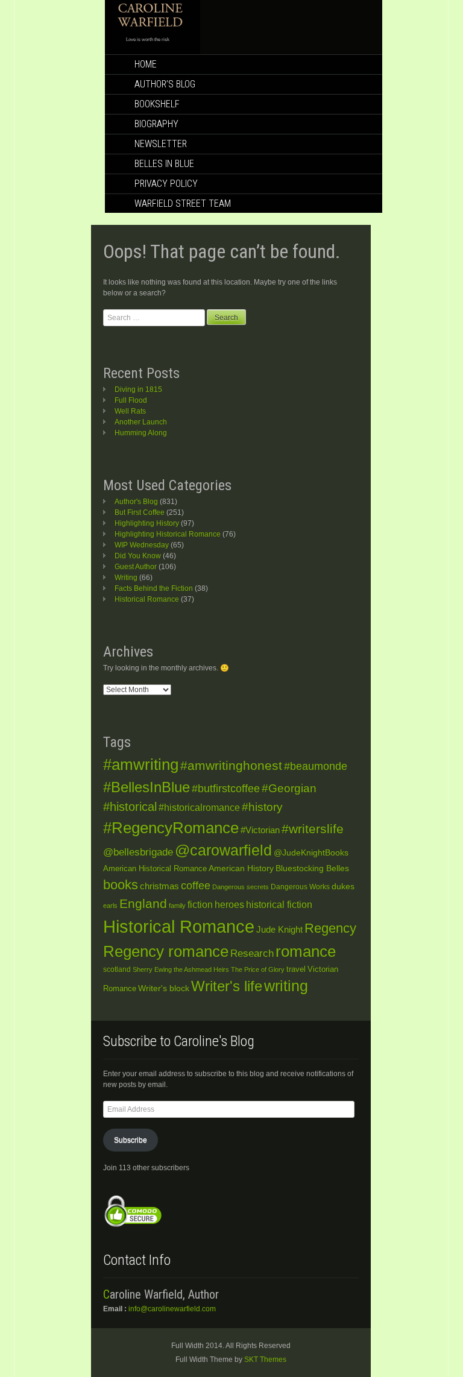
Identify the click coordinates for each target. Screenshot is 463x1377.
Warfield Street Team (182, 203)
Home (145, 64)
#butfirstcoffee (226, 789)
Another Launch (141, 422)
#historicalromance (199, 807)
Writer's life (226, 986)
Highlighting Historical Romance (168, 534)
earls (110, 905)
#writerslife (313, 829)
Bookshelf (157, 104)
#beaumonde (315, 766)
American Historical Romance (155, 868)
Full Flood (131, 400)
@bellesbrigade (138, 852)
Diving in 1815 (138, 389)
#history (262, 807)
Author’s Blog (164, 84)
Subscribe (130, 1140)
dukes (343, 886)
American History (241, 868)
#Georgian (289, 788)
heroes (229, 905)
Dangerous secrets (240, 886)
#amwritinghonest (231, 765)
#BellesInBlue (146, 787)
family (177, 905)
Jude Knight (279, 929)
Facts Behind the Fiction (154, 588)
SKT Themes (265, 1359)
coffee (195, 886)
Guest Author (136, 566)
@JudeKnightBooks (311, 852)
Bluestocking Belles (312, 868)
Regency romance (165, 951)
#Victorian (260, 830)
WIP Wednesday (142, 545)
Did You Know (138, 556)
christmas (159, 886)
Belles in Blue (164, 163)
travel (296, 969)
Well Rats (130, 411)
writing (286, 986)
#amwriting (140, 764)
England (143, 903)
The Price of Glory (258, 969)
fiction (200, 904)
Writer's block (163, 988)
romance (306, 951)
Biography (156, 124)
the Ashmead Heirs (201, 969)
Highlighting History (147, 523)
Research (252, 953)
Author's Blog (136, 501)
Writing (126, 577)
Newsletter (160, 144)
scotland (117, 969)
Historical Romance (147, 599)
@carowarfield (223, 850)
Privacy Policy (166, 183)
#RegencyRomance (171, 828)
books (120, 884)
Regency (330, 928)
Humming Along (141, 433)
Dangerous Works (300, 887)
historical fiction (279, 904)
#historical (130, 806)
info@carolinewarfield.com (172, 1309)
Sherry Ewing (152, 969)
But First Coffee (140, 512)
